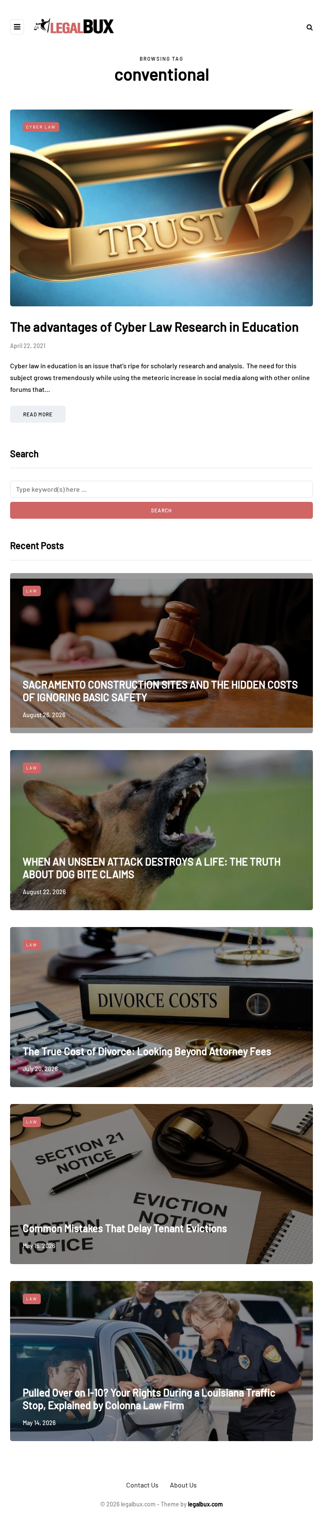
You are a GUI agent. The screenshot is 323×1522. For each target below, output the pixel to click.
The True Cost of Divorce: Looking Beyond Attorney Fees (147, 1051)
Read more (38, 414)
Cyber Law (41, 126)
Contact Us (142, 1485)
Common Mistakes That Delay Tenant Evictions (125, 1228)
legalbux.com (205, 1504)
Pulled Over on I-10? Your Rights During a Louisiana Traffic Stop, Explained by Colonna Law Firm (149, 1398)
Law (31, 590)
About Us (183, 1485)
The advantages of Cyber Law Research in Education (154, 326)
